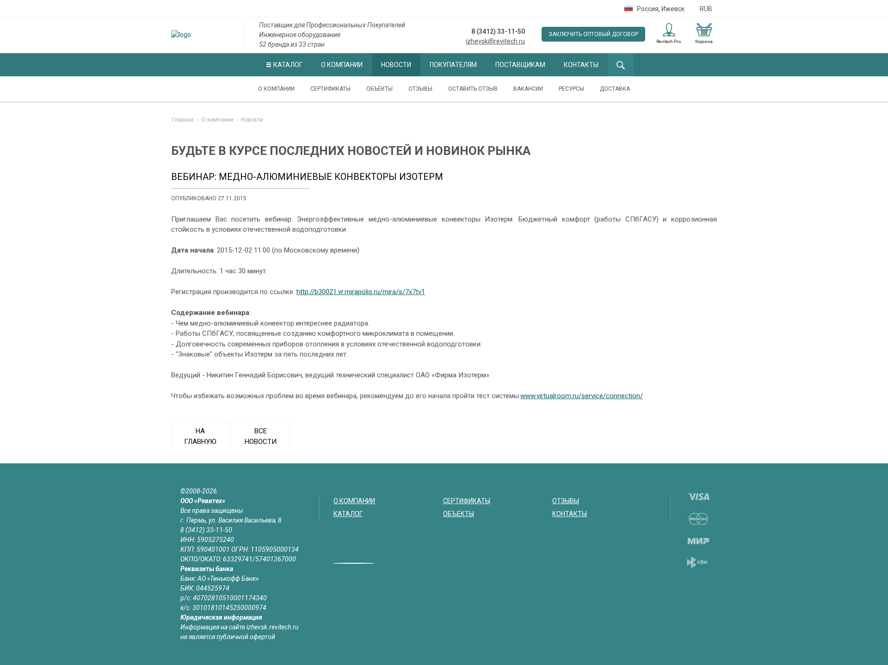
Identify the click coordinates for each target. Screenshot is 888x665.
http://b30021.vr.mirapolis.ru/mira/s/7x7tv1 (360, 292)
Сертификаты (330, 89)
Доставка (615, 89)
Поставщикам (520, 64)
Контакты (581, 64)
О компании (342, 64)
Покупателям (453, 64)
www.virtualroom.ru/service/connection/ (581, 396)
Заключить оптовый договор (593, 34)
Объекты (379, 89)
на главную (200, 436)
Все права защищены (211, 510)
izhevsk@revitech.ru (495, 41)
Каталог (287, 64)
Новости (396, 64)
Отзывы (420, 89)
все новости (261, 436)
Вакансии (528, 89)
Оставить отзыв (473, 89)
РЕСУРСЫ (571, 89)
